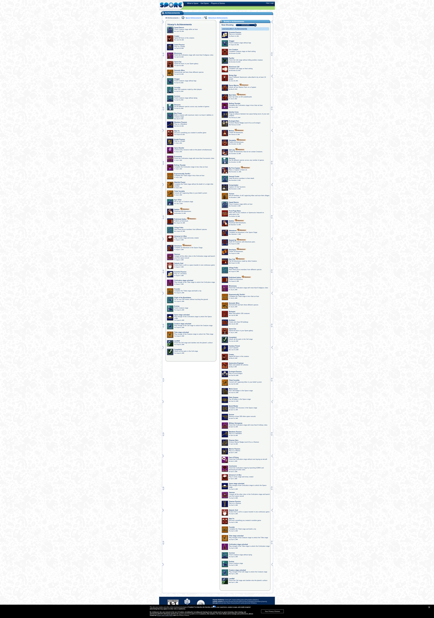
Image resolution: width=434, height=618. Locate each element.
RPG (241, 601)
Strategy (251, 601)
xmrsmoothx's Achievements (234, 29)
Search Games (240, 603)
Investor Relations (251, 603)
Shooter (231, 601)
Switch (227, 600)
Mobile (256, 600)
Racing (225, 601)
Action (245, 601)
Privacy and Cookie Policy (165, 615)
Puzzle (236, 601)
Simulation (258, 601)
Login (272, 3)
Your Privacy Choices (272, 611)
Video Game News (229, 603)
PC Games (233, 600)
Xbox (242, 600)
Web (238, 600)
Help (267, 3)
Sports (264, 601)
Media (220, 603)
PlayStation (248, 600)
